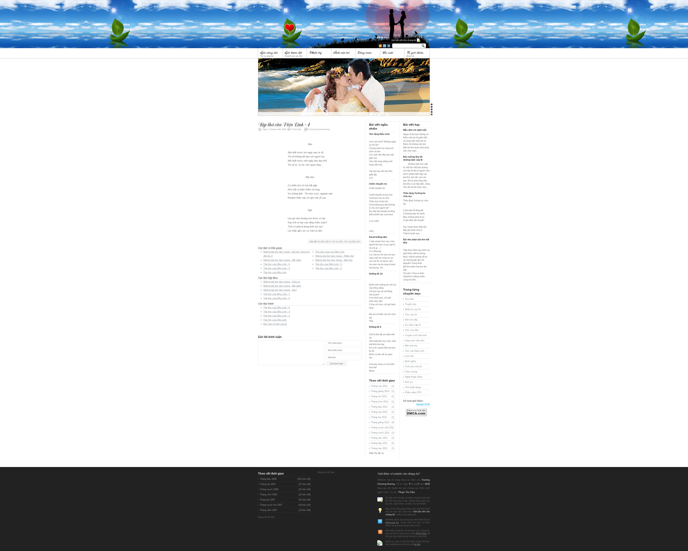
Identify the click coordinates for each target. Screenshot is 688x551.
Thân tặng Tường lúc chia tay (414, 195)
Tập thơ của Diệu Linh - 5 (328, 264)
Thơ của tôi (411, 314)
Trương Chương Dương (319, 129)
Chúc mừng (411, 371)
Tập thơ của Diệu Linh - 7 (276, 294)
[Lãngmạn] (368, 53)
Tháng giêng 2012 (382, 422)
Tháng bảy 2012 (382, 406)
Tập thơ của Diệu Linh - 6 (276, 264)
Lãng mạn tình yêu (414, 340)
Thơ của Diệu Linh (352, 241)
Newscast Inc (392, 522)
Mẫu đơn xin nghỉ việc (415, 130)
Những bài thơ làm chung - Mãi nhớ (334, 260)
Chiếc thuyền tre (378, 184)
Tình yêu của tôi (413, 366)
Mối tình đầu (411, 319)
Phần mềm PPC (413, 392)
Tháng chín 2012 (382, 401)
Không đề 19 (376, 274)
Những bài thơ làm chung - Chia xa (281, 281)
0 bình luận (296, 129)
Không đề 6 (375, 327)
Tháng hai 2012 (382, 417)
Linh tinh (409, 356)
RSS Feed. (421, 533)
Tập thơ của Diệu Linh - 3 (276, 268)
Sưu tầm (409, 299)
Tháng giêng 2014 (382, 391)
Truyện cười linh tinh (416, 335)
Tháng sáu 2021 (382, 386)
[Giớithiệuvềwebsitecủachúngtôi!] (398, 473)
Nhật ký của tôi (413, 309)
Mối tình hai (411, 345)
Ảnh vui (409, 382)
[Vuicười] (392, 53)
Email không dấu (378, 237)
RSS (380, 45)
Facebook (388, 45)
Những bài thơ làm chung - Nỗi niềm (282, 260)
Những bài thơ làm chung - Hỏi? (280, 290)
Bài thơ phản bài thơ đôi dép (416, 241)
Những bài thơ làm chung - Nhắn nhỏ (334, 256)
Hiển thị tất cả (376, 453)
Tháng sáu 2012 (382, 412)
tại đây (417, 544)
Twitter (384, 45)
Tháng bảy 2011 (382, 443)
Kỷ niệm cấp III (324, 241)
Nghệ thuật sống (413, 377)
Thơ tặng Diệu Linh (379, 134)
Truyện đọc (411, 304)
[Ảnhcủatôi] (343, 53)
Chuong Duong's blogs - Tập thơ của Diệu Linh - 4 (311, 19)
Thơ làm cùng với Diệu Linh (329, 252)
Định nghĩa (410, 361)
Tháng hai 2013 (382, 396)
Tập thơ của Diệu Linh (274, 272)
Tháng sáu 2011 (382, 448)
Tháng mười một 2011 (382, 428)
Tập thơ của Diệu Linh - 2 (328, 268)
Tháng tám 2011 (382, 438)
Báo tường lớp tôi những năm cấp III (412, 158)
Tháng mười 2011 (382, 432)
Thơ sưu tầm (337, 241)
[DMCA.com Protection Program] (417, 412)
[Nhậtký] (319, 53)
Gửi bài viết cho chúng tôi (403, 40)
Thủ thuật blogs (413, 387)
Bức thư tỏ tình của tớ (275, 324)
